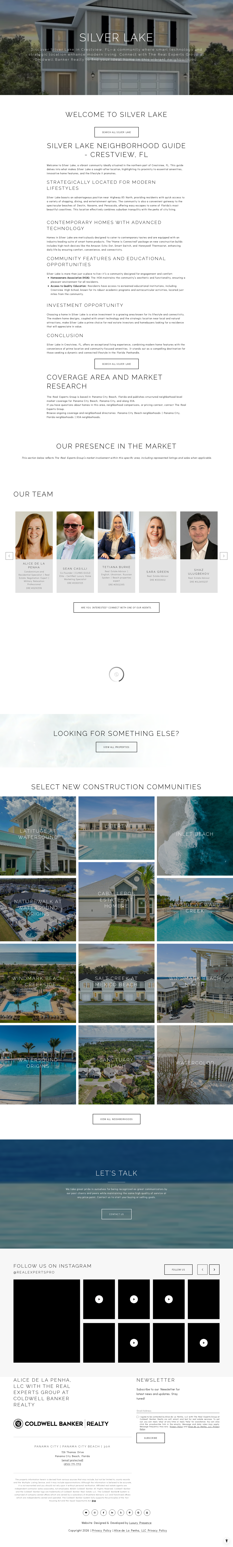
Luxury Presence (140, 1522)
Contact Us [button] (116, 1214)
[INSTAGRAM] (95, 1512)
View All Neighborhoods (116, 1119)
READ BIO (34, 557)
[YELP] (121, 1512)
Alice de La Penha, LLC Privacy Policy (140, 1530)
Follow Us (178, 1269)
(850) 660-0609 (34, 543)
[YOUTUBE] (86, 1512)
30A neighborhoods (88, 417)
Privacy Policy (176, 1426)
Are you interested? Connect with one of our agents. (116, 607)
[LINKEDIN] (112, 1512)
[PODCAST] (129, 1512)
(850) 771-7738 (75, 543)
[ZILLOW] (147, 1512)
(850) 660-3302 (157, 543)
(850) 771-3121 (199, 543)
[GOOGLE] (138, 1512)
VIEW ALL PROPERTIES (116, 747)
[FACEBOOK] (103, 1512)
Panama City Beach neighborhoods (139, 413)
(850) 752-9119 (116, 543)
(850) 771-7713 (72, 1464)
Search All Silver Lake (116, 132)
